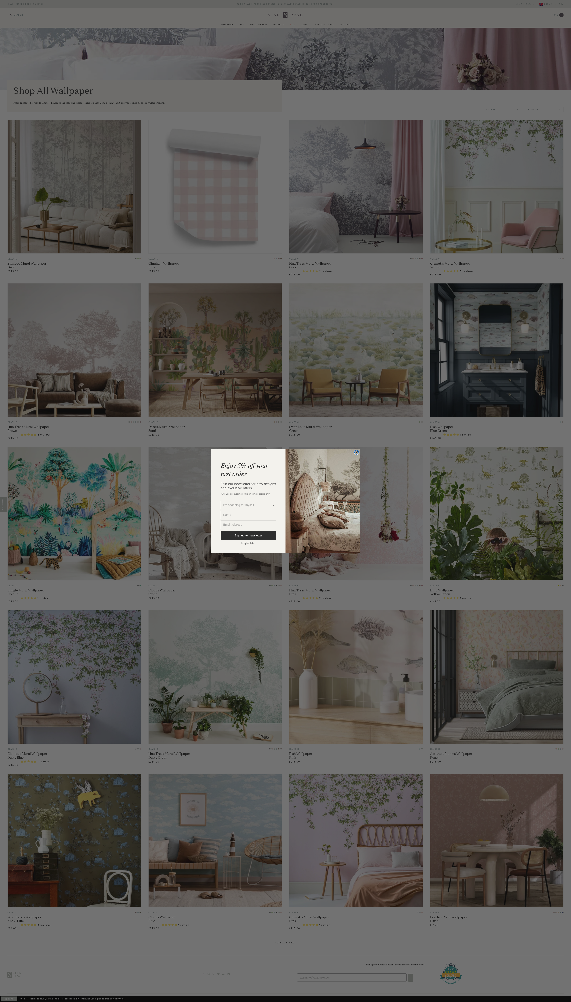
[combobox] (247, 505)
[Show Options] (273, 505)
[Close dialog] (356, 452)
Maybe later (248, 543)
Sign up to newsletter (248, 535)
